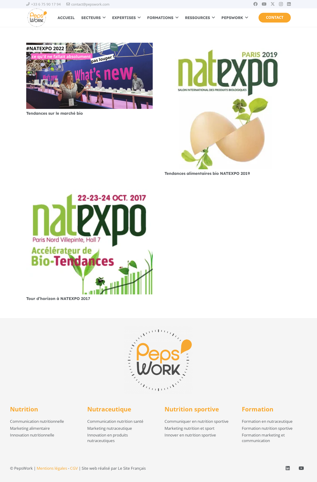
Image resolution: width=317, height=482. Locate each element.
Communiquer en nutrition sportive (197, 421)
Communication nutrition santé (115, 421)
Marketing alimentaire (30, 428)
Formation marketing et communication (263, 437)
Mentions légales (52, 468)
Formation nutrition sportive (267, 428)
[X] (273, 4)
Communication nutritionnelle (37, 421)
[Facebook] (255, 4)
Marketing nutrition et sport (189, 428)
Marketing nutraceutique (109, 428)
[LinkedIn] (289, 4)
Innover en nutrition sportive (190, 435)
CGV (74, 468)
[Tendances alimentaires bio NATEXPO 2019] (228, 45)
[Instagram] (281, 4)
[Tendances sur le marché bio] (89, 45)
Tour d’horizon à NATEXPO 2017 (58, 298)
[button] (103, 17)
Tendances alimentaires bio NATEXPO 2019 (207, 173)
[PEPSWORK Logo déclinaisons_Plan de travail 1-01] (36, 17)
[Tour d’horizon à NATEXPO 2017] (89, 191)
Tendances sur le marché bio (54, 113)
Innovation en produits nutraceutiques (107, 437)
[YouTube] (264, 4)
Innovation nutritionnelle (32, 435)
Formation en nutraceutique (267, 421)
